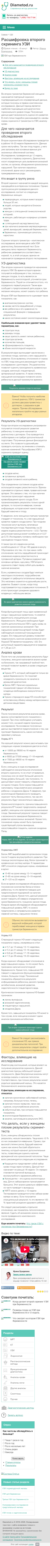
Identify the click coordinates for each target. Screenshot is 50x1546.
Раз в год (9, 1443)
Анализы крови (17, 1377)
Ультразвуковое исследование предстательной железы (15, 1506)
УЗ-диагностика (12, 71)
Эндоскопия (16, 1356)
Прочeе (13, 1399)
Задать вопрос (15, 1415)
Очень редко (11, 1449)
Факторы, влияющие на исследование (22, 78)
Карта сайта (15, 1537)
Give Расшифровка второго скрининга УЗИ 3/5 (43, 1291)
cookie (31, 1544)
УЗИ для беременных (11, 1494)
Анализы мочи (17, 1383)
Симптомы (15, 1394)
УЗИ (12, 1350)
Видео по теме (11, 88)
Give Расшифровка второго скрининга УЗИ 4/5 (45, 1291)
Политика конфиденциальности (27, 1540)
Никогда (9, 1452)
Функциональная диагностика (18, 1370)
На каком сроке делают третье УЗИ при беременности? (15, 464)
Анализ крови (11, 75)
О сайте (6, 1537)
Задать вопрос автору (22, 1275)
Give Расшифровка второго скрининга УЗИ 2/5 (40, 1291)
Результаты (10, 1465)
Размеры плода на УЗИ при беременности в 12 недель (26, 1311)
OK (37, 1544)
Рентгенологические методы (20, 1362)
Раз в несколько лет (15, 1446)
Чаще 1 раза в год (14, 1440)
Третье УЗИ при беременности (15, 1499)
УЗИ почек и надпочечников (14, 1513)
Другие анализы (18, 1388)
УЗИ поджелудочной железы (14, 1488)
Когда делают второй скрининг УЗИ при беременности (30, 1303)
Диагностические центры (21, 1408)
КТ (11, 1345)
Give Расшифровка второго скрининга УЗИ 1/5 (38, 1291)
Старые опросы (13, 1462)
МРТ (12, 1339)
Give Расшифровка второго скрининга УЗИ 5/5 (47, 1291)
